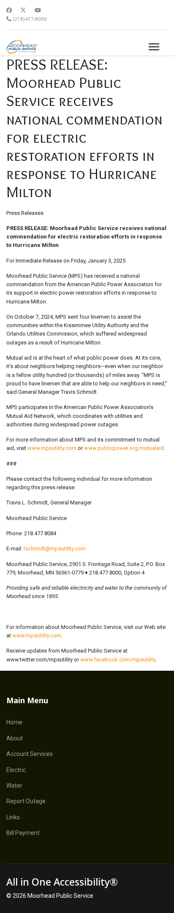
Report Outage (26, 801)
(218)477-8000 (30, 19)
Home (14, 722)
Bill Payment (23, 832)
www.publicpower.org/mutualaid (124, 448)
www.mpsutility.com (51, 448)
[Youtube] (38, 10)
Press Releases (25, 213)
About (14, 738)
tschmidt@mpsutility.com (55, 548)
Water (14, 785)
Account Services (29, 753)
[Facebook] (9, 10)
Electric (16, 770)
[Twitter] (23, 10)
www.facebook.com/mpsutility (117, 659)
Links (13, 817)
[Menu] (154, 47)
